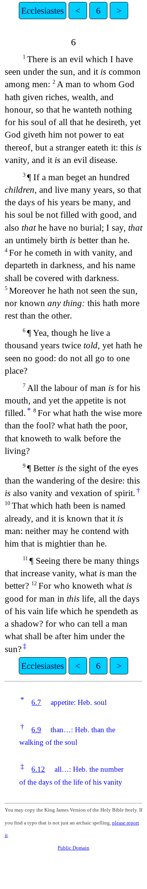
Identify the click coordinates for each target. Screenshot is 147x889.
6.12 (38, 769)
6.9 (36, 730)
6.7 (36, 702)
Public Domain (73, 848)
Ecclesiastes (42, 10)
